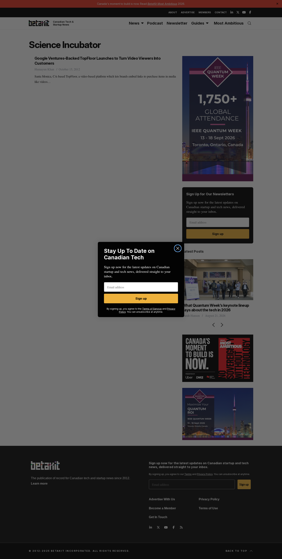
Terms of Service (152, 308)
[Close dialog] (177, 248)
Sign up (141, 298)
